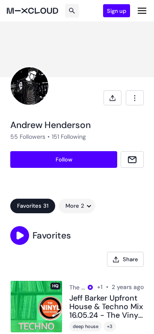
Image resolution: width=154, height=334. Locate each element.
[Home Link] (32, 11)
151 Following (69, 136)
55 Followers (27, 136)
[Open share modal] (112, 97)
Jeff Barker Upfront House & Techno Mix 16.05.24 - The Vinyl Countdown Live (106, 306)
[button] (19, 235)
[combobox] (135, 97)
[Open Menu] (142, 11)
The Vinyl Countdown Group (77, 287)
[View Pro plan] (90, 287)
